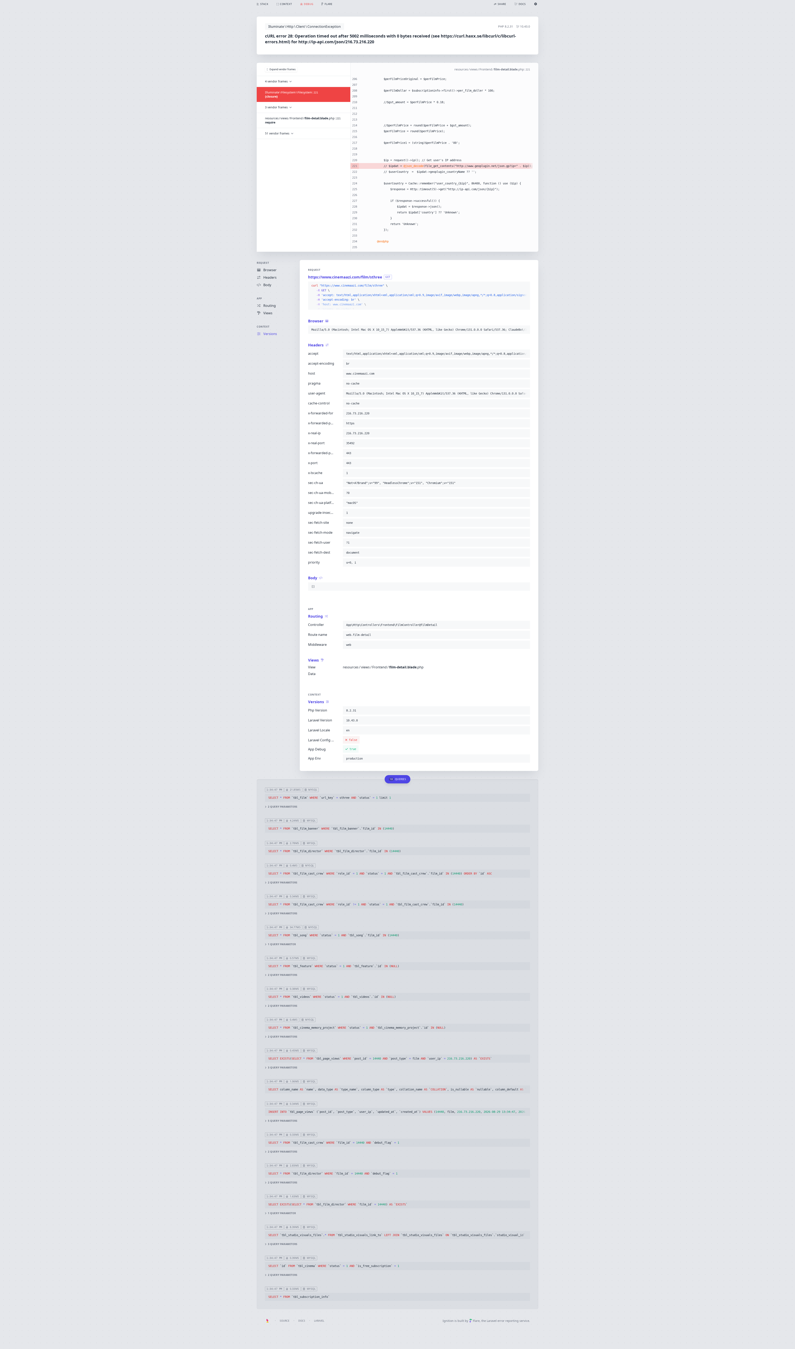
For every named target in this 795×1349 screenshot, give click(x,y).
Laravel (319, 1320)
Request (263, 263)
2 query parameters (283, 806)
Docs (301, 1320)
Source (284, 1320)
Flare (476, 1321)
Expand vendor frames (283, 69)
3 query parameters (283, 1067)
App (259, 298)
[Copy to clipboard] (525, 285)
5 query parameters (283, 1121)
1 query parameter (282, 944)
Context (263, 326)
